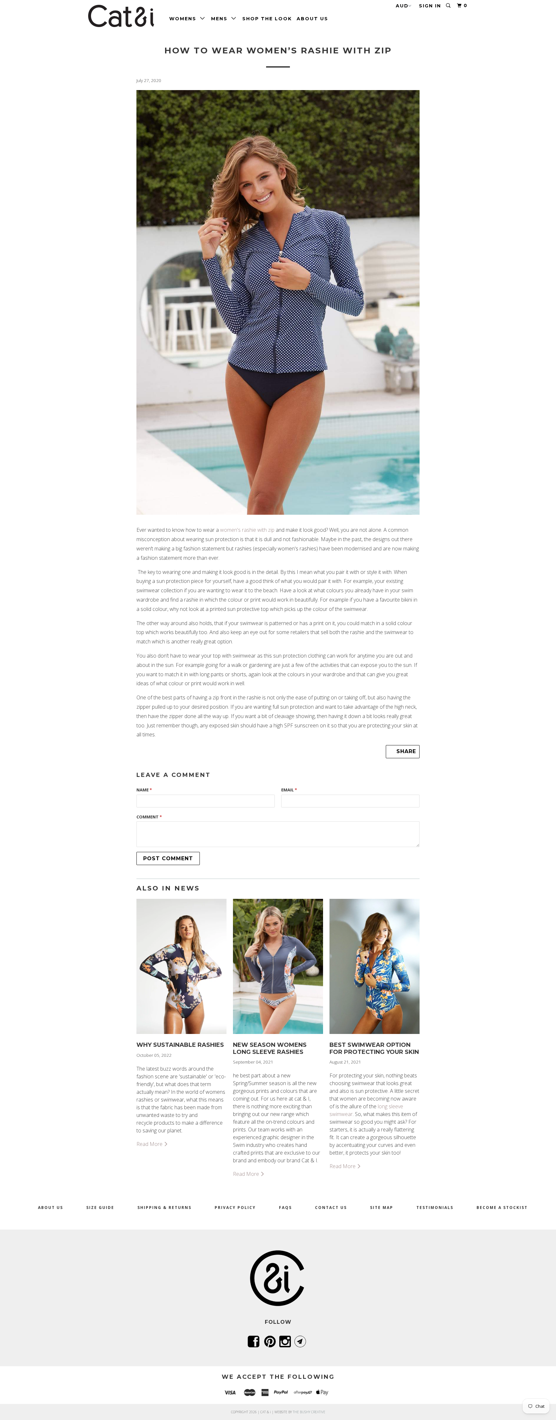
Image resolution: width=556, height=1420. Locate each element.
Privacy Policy (235, 1207)
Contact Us (331, 1207)
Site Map (381, 1207)
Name (144, 790)
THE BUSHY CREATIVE (309, 1412)
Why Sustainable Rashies (180, 1044)
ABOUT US (312, 19)
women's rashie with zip (248, 529)
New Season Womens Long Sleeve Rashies (270, 1048)
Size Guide (100, 1207)
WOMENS (184, 19)
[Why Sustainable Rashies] (181, 1035)
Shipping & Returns (164, 1207)
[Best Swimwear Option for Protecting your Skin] (374, 1035)
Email (289, 790)
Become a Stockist (502, 1207)
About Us (50, 1207)
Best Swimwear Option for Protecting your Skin (374, 1048)
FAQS (285, 1207)
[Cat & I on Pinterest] (271, 1341)
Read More (150, 1144)
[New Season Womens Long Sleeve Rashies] (278, 1035)
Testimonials (434, 1207)
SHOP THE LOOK (267, 19)
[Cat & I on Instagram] (286, 1341)
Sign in (430, 6)
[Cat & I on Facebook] (255, 1341)
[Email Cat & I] (301, 1341)
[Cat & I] (121, 16)
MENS (221, 19)
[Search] (449, 5)
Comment (149, 817)
